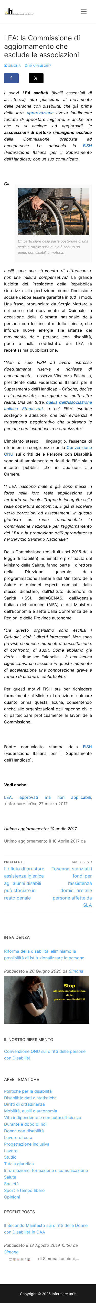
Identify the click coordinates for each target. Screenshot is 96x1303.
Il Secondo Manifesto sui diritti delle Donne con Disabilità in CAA (46, 1229)
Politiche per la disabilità (28, 1091)
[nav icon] (84, 11)
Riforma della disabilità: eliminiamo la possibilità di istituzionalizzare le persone (44, 954)
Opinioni (12, 1197)
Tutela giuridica (19, 1163)
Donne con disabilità (24, 1130)
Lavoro (11, 1150)
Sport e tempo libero (24, 1190)
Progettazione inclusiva (26, 1144)
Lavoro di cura (18, 1137)
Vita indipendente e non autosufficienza (42, 1117)
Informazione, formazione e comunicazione (46, 1170)
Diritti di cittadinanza (24, 1104)
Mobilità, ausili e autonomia (30, 1110)
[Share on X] (36, 78)
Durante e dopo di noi (25, 1124)
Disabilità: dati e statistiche (30, 1097)
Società (11, 1183)
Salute (10, 1177)
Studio (10, 1157)
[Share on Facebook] (11, 78)
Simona (14, 65)
